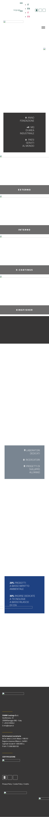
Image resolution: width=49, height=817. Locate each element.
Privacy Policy (7, 784)
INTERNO (24, 230)
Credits (26, 784)
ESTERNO (24, 190)
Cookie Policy (17, 784)
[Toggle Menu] (43, 27)
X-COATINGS (24, 270)
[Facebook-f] (36, 10)
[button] (24, 330)
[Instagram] (44, 10)
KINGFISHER (24, 310)
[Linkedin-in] (40, 10)
